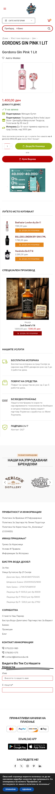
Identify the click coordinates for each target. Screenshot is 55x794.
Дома (5, 38)
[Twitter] (21, 766)
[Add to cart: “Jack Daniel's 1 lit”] (52, 313)
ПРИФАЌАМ (11, 789)
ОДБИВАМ (26, 789)
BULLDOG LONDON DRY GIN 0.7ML (30, 236)
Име (4, 673)
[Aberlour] (13, 482)
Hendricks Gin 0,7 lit (24, 251)
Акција (28, 322)
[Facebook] (15, 766)
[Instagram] (27, 766)
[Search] (49, 28)
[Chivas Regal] (41, 482)
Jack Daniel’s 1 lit (27, 325)
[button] (4, 8)
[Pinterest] (34, 766)
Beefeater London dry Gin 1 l (28, 222)
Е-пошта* (7, 685)
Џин (34, 38)
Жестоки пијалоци (20, 38)
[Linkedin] (40, 766)
